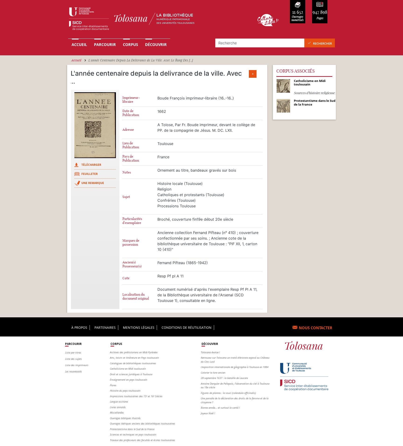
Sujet (126, 197)
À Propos (79, 327)
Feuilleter (89, 174)
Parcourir (105, 44)
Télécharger (91, 165)
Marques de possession (130, 243)
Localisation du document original (135, 297)
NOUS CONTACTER (315, 327)
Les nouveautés (73, 371)
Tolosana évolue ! (210, 352)
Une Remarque (92, 183)
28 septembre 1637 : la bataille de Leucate (224, 378)
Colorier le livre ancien (213, 372)
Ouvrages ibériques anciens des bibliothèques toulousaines (142, 423)
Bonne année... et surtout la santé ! (220, 407)
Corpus (130, 44)
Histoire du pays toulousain (125, 390)
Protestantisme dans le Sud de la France (132, 429)
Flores (113, 385)
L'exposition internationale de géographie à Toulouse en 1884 (234, 367)
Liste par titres (73, 352)
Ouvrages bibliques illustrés (125, 418)
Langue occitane (119, 401)
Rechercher (322, 43)
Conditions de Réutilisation (187, 327)
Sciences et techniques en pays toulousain (133, 434)
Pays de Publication (130, 159)
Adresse (128, 130)
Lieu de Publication (130, 145)
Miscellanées (117, 412)
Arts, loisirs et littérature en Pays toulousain (134, 357)
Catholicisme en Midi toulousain (128, 368)
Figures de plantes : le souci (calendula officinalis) (228, 393)
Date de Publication (130, 113)
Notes (126, 172)
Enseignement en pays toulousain (128, 379)
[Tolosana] (155, 20)
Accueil (79, 44)
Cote (125, 278)
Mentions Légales (138, 327)
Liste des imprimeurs (76, 365)
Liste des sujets (73, 359)
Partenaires (105, 327)
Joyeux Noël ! (208, 413)
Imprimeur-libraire (131, 100)
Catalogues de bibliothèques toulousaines (133, 363)
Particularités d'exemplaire (132, 221)
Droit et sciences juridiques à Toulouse (131, 374)
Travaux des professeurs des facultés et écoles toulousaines (142, 440)
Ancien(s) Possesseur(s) (132, 264)
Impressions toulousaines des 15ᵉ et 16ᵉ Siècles (136, 396)
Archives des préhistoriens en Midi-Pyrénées (134, 352)
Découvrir (156, 44)
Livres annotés (118, 407)
